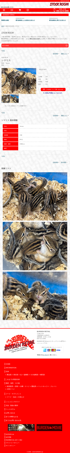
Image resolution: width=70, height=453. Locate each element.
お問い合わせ (10, 413)
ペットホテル (10, 409)
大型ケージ (11, 389)
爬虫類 (9, 375)
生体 (2, 26)
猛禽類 (26, 375)
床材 (16, 386)
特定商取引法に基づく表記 (14, 440)
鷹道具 (33, 386)
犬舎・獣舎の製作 (12, 405)
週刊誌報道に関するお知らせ (45, 20)
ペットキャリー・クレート (47, 386)
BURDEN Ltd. (10, 434)
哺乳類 (42, 375)
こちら (46, 355)
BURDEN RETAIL (65, 1)
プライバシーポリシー (12, 443)
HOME (8, 364)
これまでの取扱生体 (13, 379)
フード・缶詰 (11, 397)
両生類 (15, 375)
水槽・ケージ (24, 386)
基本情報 (55, 53)
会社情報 (8, 437)
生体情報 (55, 115)
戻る (3, 50)
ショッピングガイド (13, 402)
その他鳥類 (34, 375)
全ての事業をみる (12, 417)
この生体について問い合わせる (54, 89)
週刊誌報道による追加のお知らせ (12, 20)
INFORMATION (11, 368)
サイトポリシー (10, 445)
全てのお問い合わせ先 (13, 420)
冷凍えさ (21, 397)
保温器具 (10, 386)
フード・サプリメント (13, 394)
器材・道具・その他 (13, 383)
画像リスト (64, 53)
